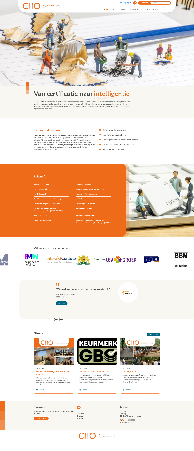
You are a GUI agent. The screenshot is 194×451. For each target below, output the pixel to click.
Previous (55, 319)
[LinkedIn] (135, 3)
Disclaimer (80, 414)
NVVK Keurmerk (40, 194)
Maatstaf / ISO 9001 (42, 184)
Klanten (122, 9)
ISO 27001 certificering (85, 184)
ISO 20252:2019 (40, 216)
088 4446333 (129, 420)
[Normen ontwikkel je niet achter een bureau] (54, 365)
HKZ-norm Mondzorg (84, 208)
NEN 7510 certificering (42, 189)
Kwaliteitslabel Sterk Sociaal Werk (90, 189)
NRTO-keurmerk (82, 199)
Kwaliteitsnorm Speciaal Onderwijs (48, 199)
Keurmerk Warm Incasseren (86, 194)
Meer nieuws (153, 334)
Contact (167, 9)
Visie (113, 9)
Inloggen (80, 418)
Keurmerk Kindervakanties (86, 216)
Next (60, 319)
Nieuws (156, 9)
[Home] (46, 6)
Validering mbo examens (85, 204)
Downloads (144, 3)
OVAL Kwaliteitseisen (42, 220)
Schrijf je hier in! (41, 418)
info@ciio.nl (128, 422)
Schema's (134, 9)
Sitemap (80, 416)
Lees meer (61, 303)
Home (105, 9)
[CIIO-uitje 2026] (140, 365)
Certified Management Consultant (47, 204)
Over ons (145, 9)
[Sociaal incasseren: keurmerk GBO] (97, 365)
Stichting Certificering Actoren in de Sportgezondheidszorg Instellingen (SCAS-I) (93, 221)
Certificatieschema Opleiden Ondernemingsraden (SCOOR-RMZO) (48, 209)
